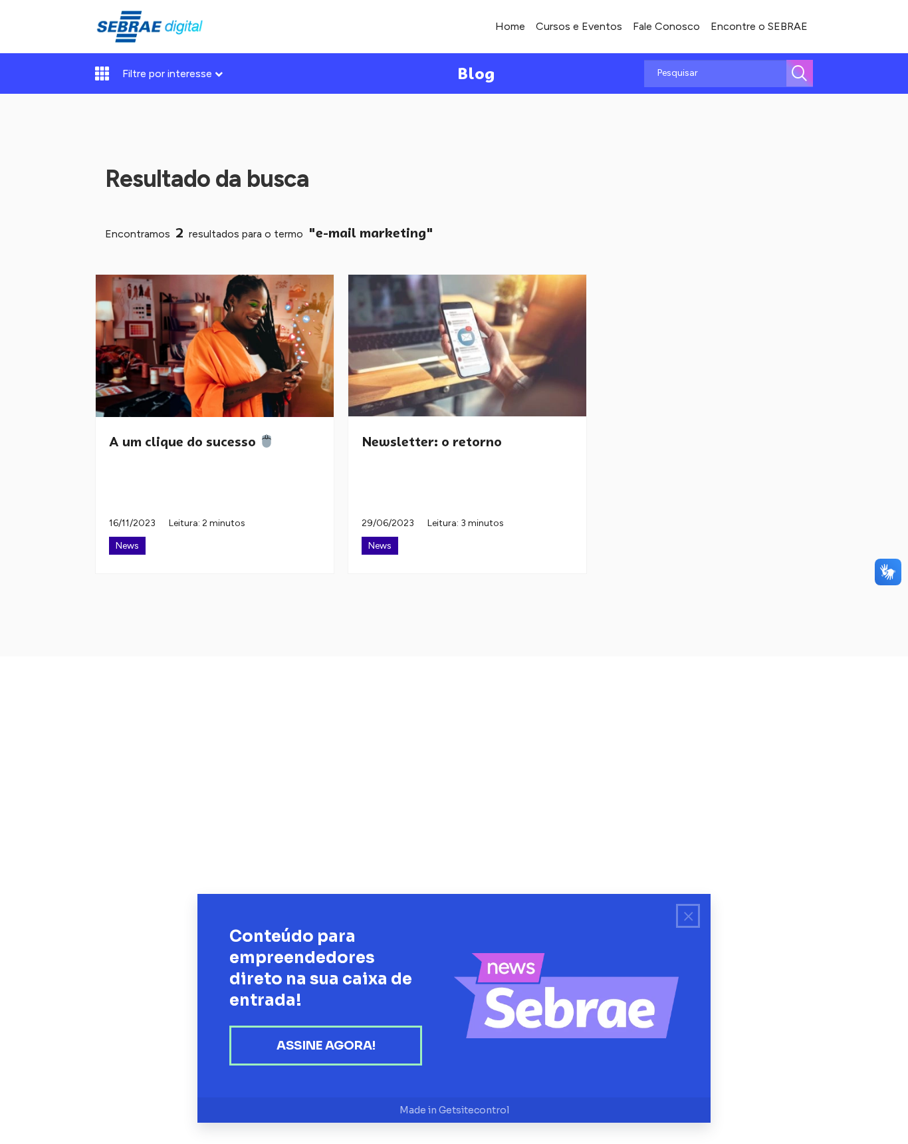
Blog (476, 73)
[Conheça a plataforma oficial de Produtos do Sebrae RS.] (149, 26)
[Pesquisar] (799, 73)
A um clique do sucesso (184, 441)
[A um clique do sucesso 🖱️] (215, 346)
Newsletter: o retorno (432, 441)
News (127, 545)
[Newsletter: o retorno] (467, 346)
